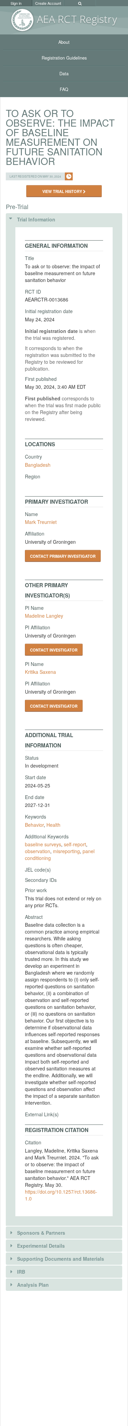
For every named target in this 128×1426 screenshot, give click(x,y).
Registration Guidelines (64, 58)
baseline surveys (43, 844)
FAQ (64, 89)
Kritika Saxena (40, 671)
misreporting (66, 851)
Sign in (16, 3)
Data (64, 73)
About (64, 42)
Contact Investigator (53, 650)
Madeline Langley (44, 615)
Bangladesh (38, 464)
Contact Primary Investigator (63, 556)
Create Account (48, 3)
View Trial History (62, 191)
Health (53, 824)
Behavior (34, 824)
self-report (75, 844)
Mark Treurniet (41, 521)
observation (37, 851)
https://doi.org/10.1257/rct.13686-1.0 (61, 1195)
